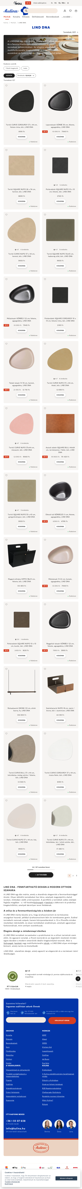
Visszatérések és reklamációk (18, 1070)
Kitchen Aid (47, 1047)
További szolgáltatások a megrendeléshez (16, 1075)
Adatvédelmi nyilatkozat (16, 1096)
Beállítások (9, 1184)
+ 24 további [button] (41, 875)
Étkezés (9, 1039)
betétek (49, 903)
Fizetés (9, 1080)
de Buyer (45, 1059)
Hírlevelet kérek (62, 1020)
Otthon (9, 1059)
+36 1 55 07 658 (16, 1121)
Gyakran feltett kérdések (52, 1084)
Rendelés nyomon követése (53, 1096)
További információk (12, 1182)
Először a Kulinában (50, 1080)
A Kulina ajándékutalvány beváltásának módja (58, 1075)
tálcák (46, 943)
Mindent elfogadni (66, 1178)
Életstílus (10, 1055)
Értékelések (47, 1070)
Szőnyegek (38, 903)
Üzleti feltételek (13, 1092)
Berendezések (11, 1043)
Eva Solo (45, 1063)
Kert (8, 1047)
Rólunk (45, 1104)
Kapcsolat (10, 1100)
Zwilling (45, 1055)
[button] (41, 76)
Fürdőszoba (11, 1051)
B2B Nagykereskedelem (51, 1088)
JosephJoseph (47, 1051)
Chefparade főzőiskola (51, 1092)
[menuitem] (7, 17)
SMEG (44, 1043)
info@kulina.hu (15, 1128)
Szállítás (9, 1084)
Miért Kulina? (47, 1100)
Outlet (8, 1063)
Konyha (9, 1035)
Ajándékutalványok (14, 1088)
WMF (44, 1035)
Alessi (44, 1039)
